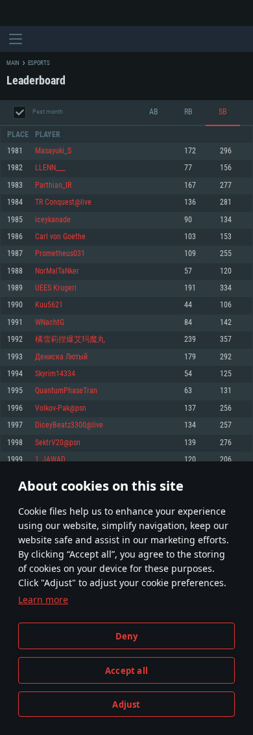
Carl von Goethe (60, 236)
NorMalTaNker (57, 271)
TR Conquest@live (63, 202)
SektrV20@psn (57, 442)
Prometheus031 (60, 253)
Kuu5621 (49, 305)
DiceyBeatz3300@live (69, 425)
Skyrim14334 (55, 374)
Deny (126, 636)
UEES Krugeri (56, 288)
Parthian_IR (53, 185)
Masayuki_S (53, 151)
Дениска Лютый (61, 357)
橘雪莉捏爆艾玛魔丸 (70, 339)
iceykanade (53, 220)
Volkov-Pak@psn (60, 408)
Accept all (126, 671)
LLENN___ (50, 168)
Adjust (126, 704)
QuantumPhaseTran (66, 390)
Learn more (43, 599)
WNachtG (49, 322)
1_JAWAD (50, 459)
